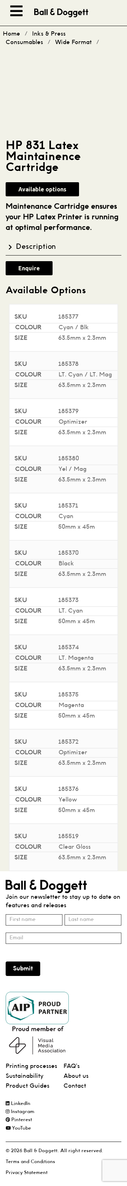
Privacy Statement (27, 1172)
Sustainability (24, 1076)
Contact (75, 1086)
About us (76, 1076)
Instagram (22, 1112)
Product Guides (27, 1086)
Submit (23, 969)
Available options (42, 189)
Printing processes (31, 1066)
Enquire (29, 268)
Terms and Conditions (30, 1162)
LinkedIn (20, 1103)
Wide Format (73, 42)
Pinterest (21, 1120)
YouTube (21, 1128)
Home (11, 34)
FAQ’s (72, 1066)
